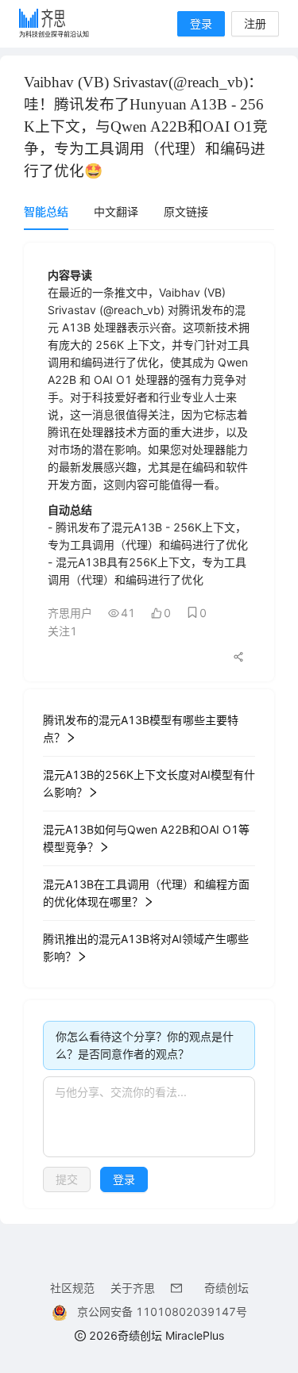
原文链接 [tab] (186, 211)
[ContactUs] (179, 1287)
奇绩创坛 (226, 1287)
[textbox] (149, 1116)
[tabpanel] (149, 725)
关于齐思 (132, 1287)
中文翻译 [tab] (116, 211)
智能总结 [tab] (46, 211)
